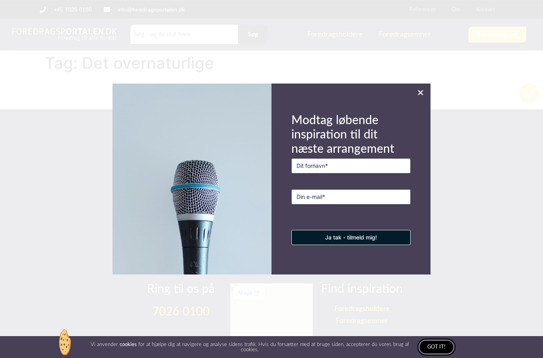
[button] (420, 92)
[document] (271, 179)
